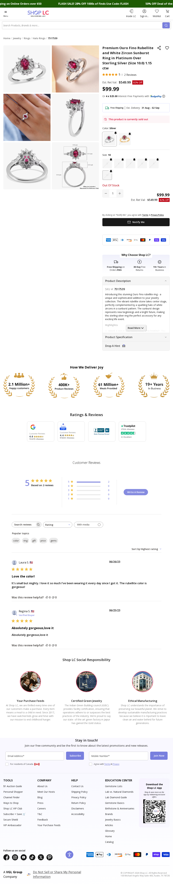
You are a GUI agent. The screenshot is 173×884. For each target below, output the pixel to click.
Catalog (109, 841)
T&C (39, 814)
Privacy (116, 764)
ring (25, 540)
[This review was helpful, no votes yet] (47, 597)
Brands (109, 814)
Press (40, 802)
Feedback (42, 819)
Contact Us (77, 786)
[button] (163, 96)
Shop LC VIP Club (12, 808)
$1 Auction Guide (12, 786)
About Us (42, 786)
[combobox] (82, 25)
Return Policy (78, 802)
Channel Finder (11, 797)
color (16, 540)
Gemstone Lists (113, 786)
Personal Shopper (13, 791)
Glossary (110, 830)
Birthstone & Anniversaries (119, 808)
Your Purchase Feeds (48, 825)
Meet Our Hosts (46, 791)
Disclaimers (77, 808)
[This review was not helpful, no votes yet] (53, 597)
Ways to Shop (11, 802)
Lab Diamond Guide (116, 797)
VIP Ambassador (12, 825)
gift (34, 540)
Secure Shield (10, 819)
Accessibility (77, 814)
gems (54, 540)
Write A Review (135, 492)
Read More (134, 327)
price (43, 540)
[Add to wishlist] (167, 47)
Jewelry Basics (113, 819)
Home (108, 836)
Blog (39, 797)
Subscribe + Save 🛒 (14, 814)
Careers (41, 808)
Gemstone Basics (114, 802)
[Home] (44, 13)
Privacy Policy (78, 797)
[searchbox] (23, 524)
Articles (109, 825)
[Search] (166, 25)
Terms (107, 764)
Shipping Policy (79, 791)
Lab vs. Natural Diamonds (119, 791)
